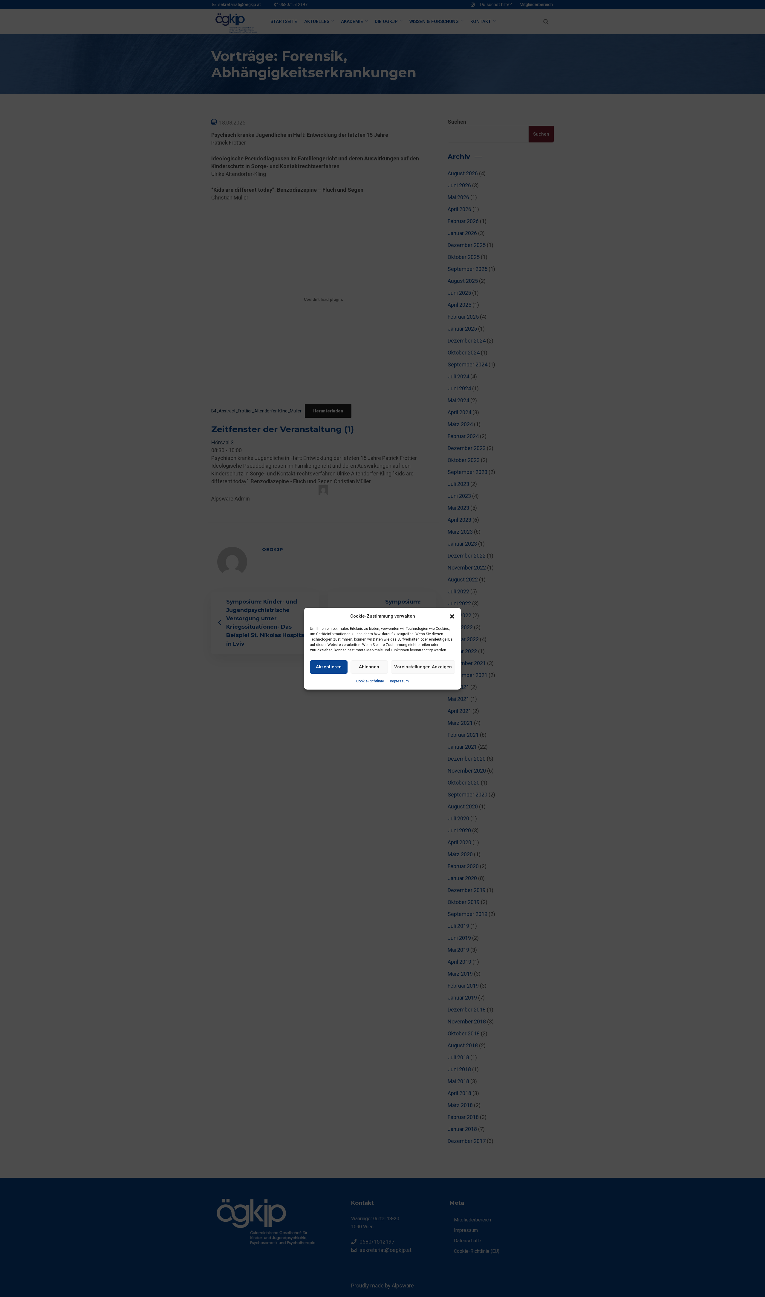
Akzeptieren (329, 667)
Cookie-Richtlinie (370, 681)
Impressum (399, 681)
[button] (452, 616)
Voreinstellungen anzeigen (423, 667)
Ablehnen (369, 667)
